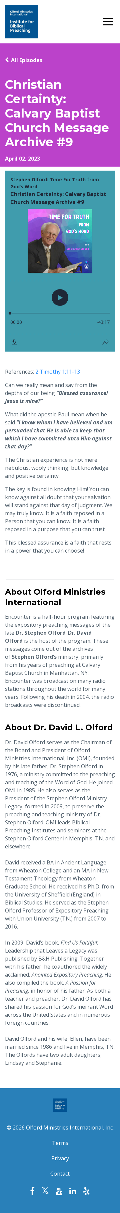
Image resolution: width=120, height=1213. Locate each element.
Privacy (60, 1158)
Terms (60, 1143)
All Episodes (26, 60)
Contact (60, 1173)
